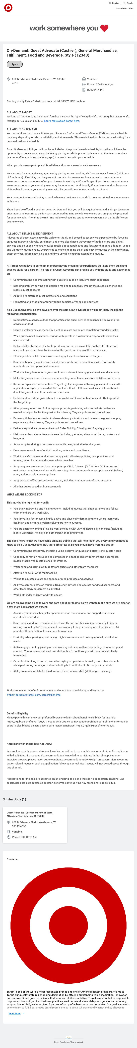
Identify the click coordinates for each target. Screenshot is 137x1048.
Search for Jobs (124, 8)
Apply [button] (15, 64)
